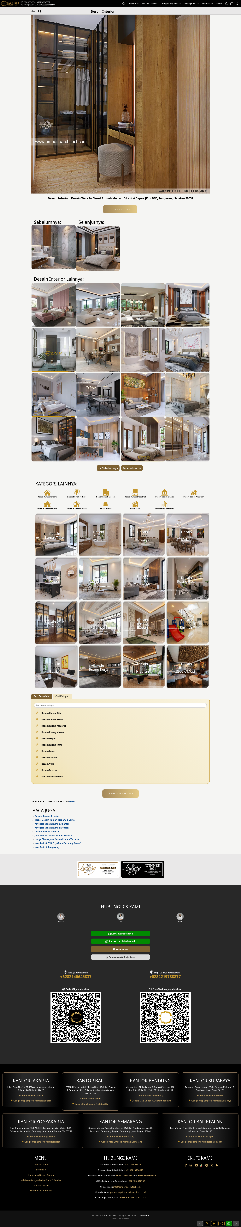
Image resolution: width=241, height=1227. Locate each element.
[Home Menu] (123, 3)
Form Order (120, 949)
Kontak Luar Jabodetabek (121, 941)
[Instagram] (191, 1166)
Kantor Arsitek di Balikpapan (200, 1136)
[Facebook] (186, 1166)
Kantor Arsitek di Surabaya (210, 1095)
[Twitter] (212, 1166)
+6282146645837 (43, 2)
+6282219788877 (48, 5)
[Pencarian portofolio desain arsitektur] (207, 1223)
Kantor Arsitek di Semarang (120, 1136)
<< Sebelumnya (108, 468)
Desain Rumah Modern (47, 831)
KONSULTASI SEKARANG (120, 793)
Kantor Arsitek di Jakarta (31, 1095)
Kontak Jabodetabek (122, 933)
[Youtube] (196, 1166)
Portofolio (132, 3)
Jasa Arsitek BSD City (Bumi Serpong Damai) (58, 843)
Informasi (206, 3)
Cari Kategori (62, 696)
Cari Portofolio (41, 696)
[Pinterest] (207, 1166)
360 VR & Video (149, 3)
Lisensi (72, 801)
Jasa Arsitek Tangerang (47, 847)
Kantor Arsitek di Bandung (150, 1095)
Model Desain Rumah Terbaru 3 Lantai (55, 819)
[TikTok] (201, 1166)
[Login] (226, 3)
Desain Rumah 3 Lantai (47, 816)
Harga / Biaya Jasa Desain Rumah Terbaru (57, 839)
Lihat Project (120, 209)
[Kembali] (33, 11)
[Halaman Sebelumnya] (200, 1223)
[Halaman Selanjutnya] (236, 1223)
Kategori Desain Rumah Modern (52, 827)
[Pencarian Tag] (40, 11)
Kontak (219, 3)
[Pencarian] (237, 3)
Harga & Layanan (170, 3)
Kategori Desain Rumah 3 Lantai (52, 823)
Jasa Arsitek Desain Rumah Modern (53, 835)
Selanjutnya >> (132, 468)
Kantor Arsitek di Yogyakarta (41, 1136)
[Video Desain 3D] (214, 1223)
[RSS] (217, 1166)
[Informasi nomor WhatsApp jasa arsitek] (229, 1223)
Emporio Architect (108, 1215)
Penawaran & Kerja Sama (121, 957)
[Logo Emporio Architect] (10, 3)
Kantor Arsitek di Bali (90, 1098)
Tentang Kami (190, 3)
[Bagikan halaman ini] (221, 1223)
